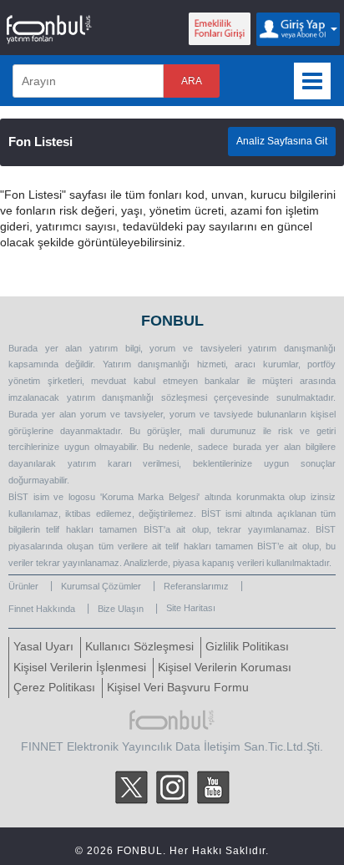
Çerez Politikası (54, 687)
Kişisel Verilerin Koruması (224, 667)
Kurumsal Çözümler (101, 586)
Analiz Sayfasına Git (281, 141)
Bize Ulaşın (121, 609)
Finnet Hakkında (41, 609)
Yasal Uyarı (43, 646)
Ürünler (23, 586)
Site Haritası (190, 608)
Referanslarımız (196, 586)
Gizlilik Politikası (247, 646)
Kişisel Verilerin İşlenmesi (79, 667)
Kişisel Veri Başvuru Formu (178, 687)
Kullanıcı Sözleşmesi (139, 646)
